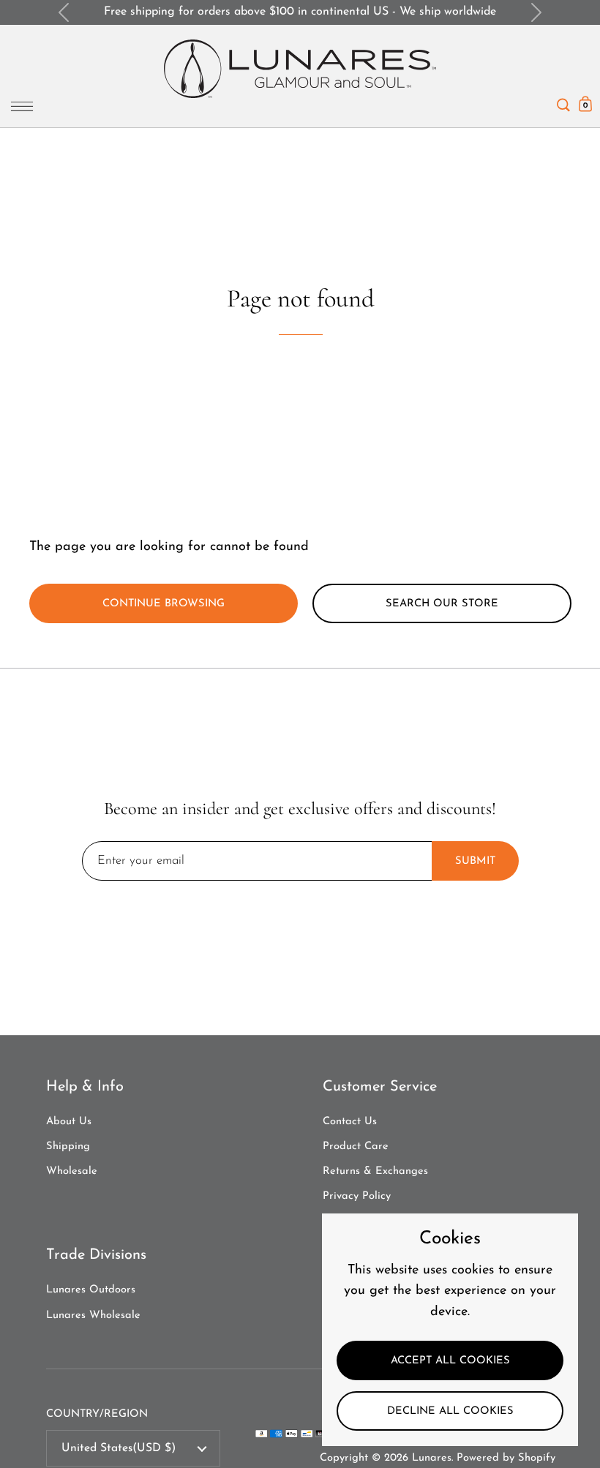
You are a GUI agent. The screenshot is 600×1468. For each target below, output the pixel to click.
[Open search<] (563, 101)
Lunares (431, 1458)
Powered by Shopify (506, 1458)
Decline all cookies (450, 1411)
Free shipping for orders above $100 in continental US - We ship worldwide (300, 12)
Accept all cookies (450, 1360)
